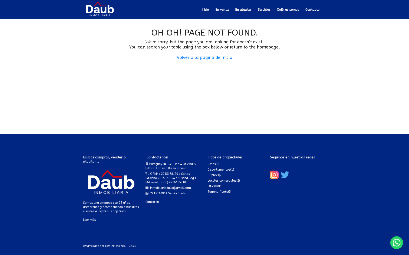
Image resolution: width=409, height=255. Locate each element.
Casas (212, 164)
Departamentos (219, 169)
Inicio (205, 9)
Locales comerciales (222, 180)
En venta (222, 9)
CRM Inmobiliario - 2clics (120, 246)
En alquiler (243, 9)
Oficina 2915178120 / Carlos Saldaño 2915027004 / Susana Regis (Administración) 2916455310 (170, 178)
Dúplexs (213, 175)
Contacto (312, 9)
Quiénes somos (288, 9)
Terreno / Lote (218, 192)
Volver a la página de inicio (204, 57)
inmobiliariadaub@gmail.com (170, 188)
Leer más (89, 220)
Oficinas (213, 186)
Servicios (264, 9)
